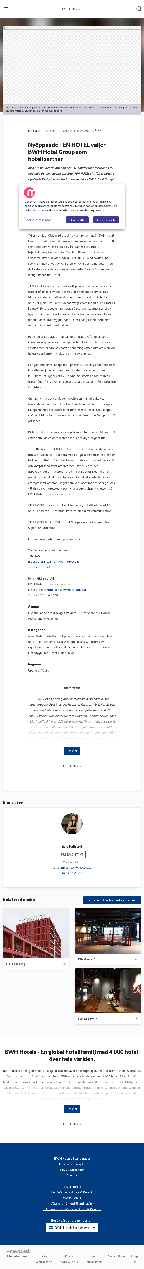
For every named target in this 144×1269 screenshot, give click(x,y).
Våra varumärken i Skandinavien (72, 1203)
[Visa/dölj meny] (6, 9)
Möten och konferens (95, 647)
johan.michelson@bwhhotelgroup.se (62, 590)
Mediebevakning (18, 1256)
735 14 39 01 (49, 595)
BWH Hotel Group (68, 647)
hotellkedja (53, 636)
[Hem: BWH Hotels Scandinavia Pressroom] (71, 8)
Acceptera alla (106, 220)
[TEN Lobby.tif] (108, 990)
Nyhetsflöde (116, 1256)
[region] (72, 206)
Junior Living (66, 653)
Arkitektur (93, 613)
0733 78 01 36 (72, 873)
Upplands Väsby (72, 636)
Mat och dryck (46, 642)
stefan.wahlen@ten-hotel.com (58, 561)
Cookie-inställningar (38, 219)
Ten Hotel (50, 653)
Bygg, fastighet (66, 613)
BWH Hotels (72, 1187)
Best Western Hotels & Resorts (78, 642)
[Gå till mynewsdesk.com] (18, 1251)
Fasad (102, 636)
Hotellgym (35, 653)
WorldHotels (72, 1198)
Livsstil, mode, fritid (41, 613)
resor (31, 636)
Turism (81, 613)
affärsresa (90, 636)
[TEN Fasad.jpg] (36, 933)
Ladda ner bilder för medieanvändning (112, 900)
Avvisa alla (77, 220)
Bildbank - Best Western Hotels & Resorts (72, 1209)
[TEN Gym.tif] (108, 931)
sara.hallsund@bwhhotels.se (72, 868)
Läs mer (72, 751)
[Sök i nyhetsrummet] (139, 9)
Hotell (40, 636)
